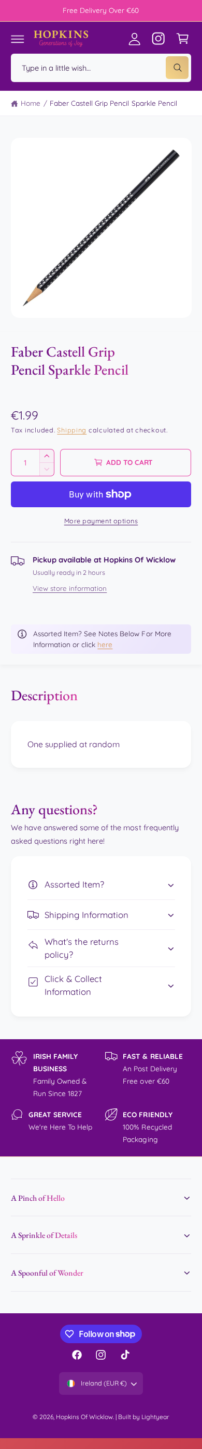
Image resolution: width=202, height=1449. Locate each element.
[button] (18, 39)
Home (30, 103)
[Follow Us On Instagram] (158, 39)
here (104, 644)
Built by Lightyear (143, 1417)
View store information (70, 588)
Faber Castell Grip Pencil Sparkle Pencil (113, 103)
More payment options (101, 521)
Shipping (71, 430)
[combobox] (101, 68)
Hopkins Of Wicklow (84, 1417)
